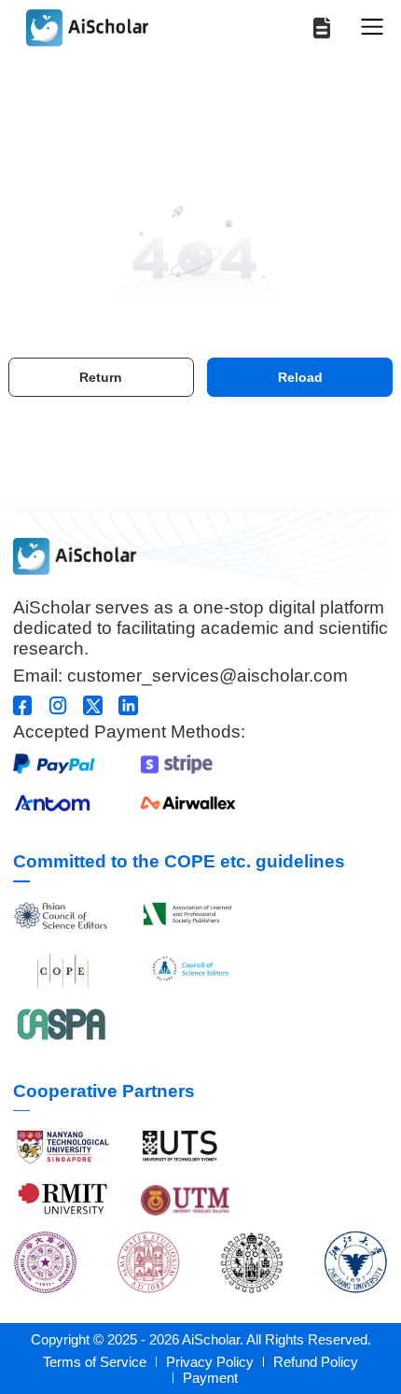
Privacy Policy (210, 1362)
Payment (210, 1378)
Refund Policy (315, 1362)
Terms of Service (94, 1362)
